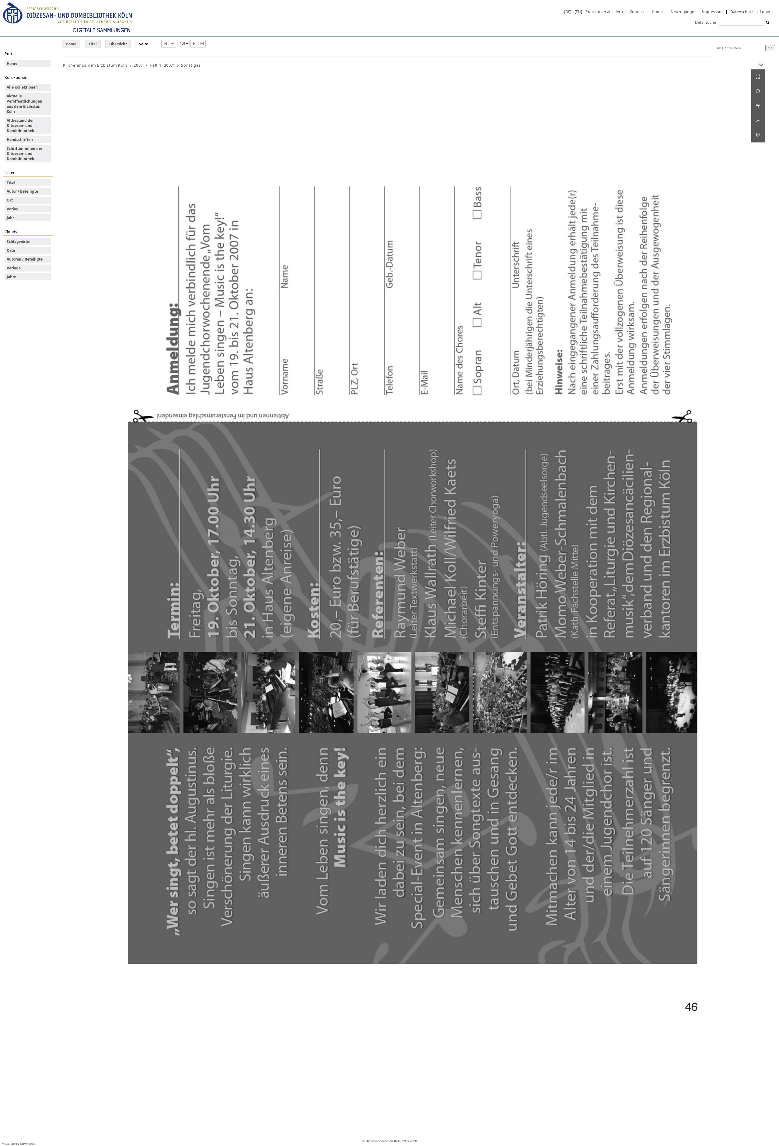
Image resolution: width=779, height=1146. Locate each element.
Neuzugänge (682, 11)
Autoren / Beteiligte (25, 259)
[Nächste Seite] (194, 43)
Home (657, 11)
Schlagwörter (19, 241)
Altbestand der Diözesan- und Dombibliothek (20, 125)
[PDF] (758, 120)
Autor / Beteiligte (22, 191)
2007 (138, 65)
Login (765, 11)
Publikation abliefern (604, 11)
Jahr (10, 217)
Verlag (13, 209)
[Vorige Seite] (172, 43)
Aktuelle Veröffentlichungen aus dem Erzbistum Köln (24, 103)
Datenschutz (741, 11)
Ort (10, 200)
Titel (93, 44)
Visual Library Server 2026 (18, 1143)
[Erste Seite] (165, 43)
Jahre (11, 276)
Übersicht (118, 44)
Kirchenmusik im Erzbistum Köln (95, 65)
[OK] (767, 23)
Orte (11, 250)
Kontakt (637, 11)
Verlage (14, 268)
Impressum (712, 11)
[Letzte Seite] (202, 43)
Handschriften (20, 139)
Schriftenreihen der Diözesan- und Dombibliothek (24, 153)
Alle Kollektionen (22, 87)
